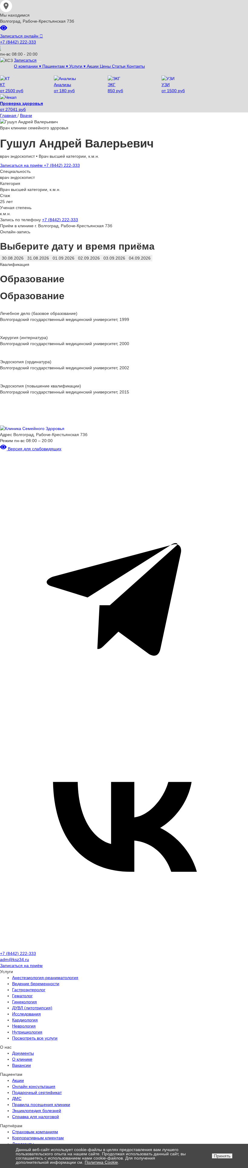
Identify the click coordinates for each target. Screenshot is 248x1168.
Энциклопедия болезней (36, 1110)
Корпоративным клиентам (38, 1137)
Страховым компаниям (35, 1131)
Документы (23, 1053)
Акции (18, 1080)
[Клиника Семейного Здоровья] (32, 428)
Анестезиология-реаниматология (45, 977)
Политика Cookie (101, 1162)
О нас (5, 1047)
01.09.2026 (63, 258)
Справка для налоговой (35, 1116)
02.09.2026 (89, 258)
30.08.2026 (13, 258)
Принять (222, 1155)
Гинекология (24, 1001)
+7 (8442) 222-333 (18, 42)
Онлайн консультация (33, 1086)
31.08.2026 (38, 258)
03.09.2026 (114, 258)
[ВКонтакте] (124, 947)
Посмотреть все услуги (34, 1038)
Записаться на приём (22, 165)
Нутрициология (27, 1032)
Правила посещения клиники (41, 1104)
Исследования (26, 1013)
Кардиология (25, 1020)
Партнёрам (11, 1125)
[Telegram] (124, 698)
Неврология (24, 1026)
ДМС (16, 1098)
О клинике (22, 1059)
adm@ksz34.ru (14, 959)
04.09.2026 (140, 258)
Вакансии (21, 1065)
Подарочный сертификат (37, 1092)
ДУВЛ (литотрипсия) (32, 1007)
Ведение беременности (35, 983)
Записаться (25, 60)
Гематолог (22, 995)
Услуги (6, 971)
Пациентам (11, 1074)
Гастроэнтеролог (28, 989)
